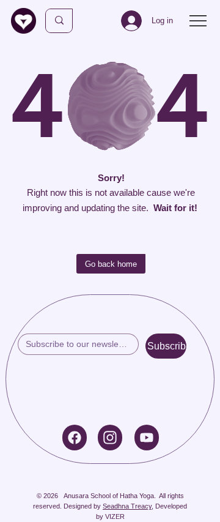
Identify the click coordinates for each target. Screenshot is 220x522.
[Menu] (198, 21)
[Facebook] (74, 437)
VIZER (115, 516)
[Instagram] (110, 437)
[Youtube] (146, 437)
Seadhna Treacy (127, 506)
